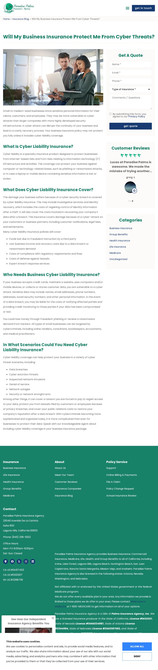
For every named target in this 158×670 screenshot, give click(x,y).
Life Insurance (11, 475)
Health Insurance (13, 482)
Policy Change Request (120, 488)
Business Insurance (14, 468)
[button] (127, 8)
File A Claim (113, 482)
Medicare (9, 495)
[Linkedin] (32, 561)
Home (6, 19)
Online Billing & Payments (121, 475)
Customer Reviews (66, 482)
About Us (60, 468)
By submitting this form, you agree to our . (129, 115)
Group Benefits (12, 488)
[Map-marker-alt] (5, 561)
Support (111, 468)
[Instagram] (25, 561)
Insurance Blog (20, 19)
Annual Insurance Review (121, 495)
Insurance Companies (68, 488)
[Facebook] (12, 561)
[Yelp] (19, 561)
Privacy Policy (136, 116)
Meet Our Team (64, 475)
